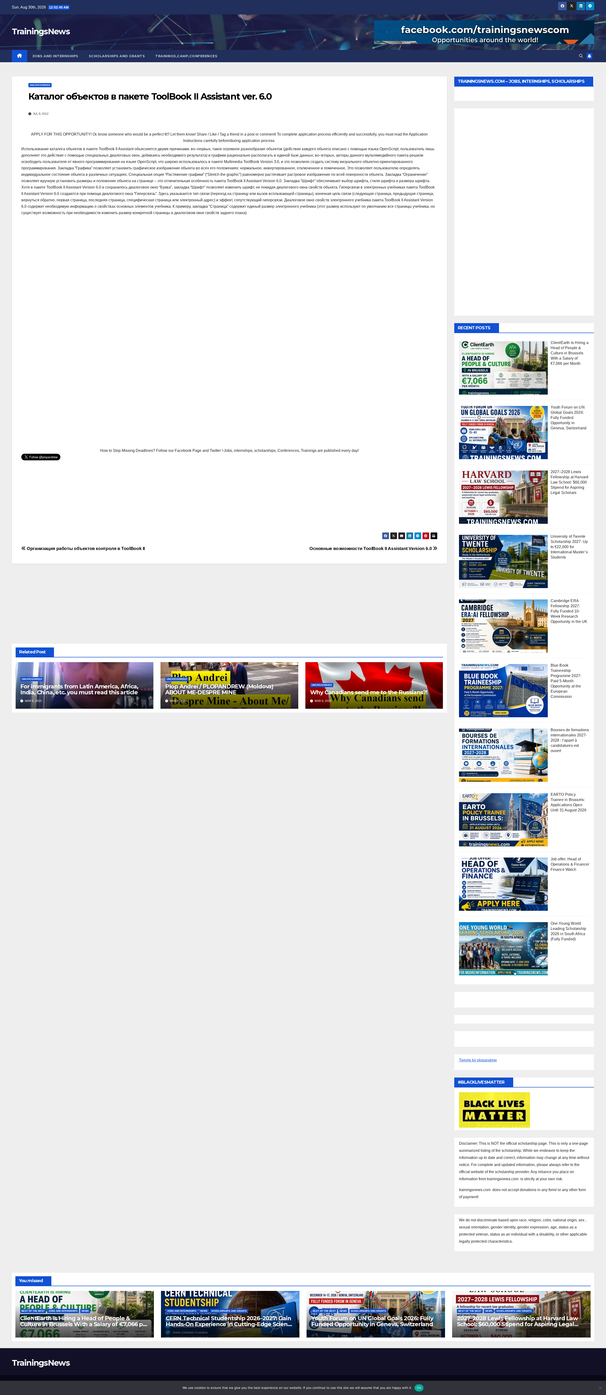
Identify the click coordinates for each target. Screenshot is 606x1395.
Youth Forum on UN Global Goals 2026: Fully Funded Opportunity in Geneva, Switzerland (372, 1321)
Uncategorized (40, 85)
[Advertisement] (229, 254)
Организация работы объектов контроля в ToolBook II (85, 548)
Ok (419, 1388)
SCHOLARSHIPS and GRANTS (117, 56)
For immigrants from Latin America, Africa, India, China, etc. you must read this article (79, 689)
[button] (581, 56)
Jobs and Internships (55, 56)
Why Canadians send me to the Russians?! (369, 692)
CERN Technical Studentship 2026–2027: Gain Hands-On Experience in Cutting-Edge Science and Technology (230, 1324)
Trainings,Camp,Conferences (186, 56)
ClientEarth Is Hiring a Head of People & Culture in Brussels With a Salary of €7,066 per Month (84, 1324)
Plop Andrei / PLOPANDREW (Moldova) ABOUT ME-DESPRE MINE (219, 689)
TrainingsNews (41, 31)
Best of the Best (33, 1311)
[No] (600, 1388)
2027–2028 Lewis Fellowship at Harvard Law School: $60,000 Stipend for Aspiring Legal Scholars (517, 1324)
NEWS (85, 1311)
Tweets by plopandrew (478, 1060)
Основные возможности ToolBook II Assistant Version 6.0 (371, 548)
